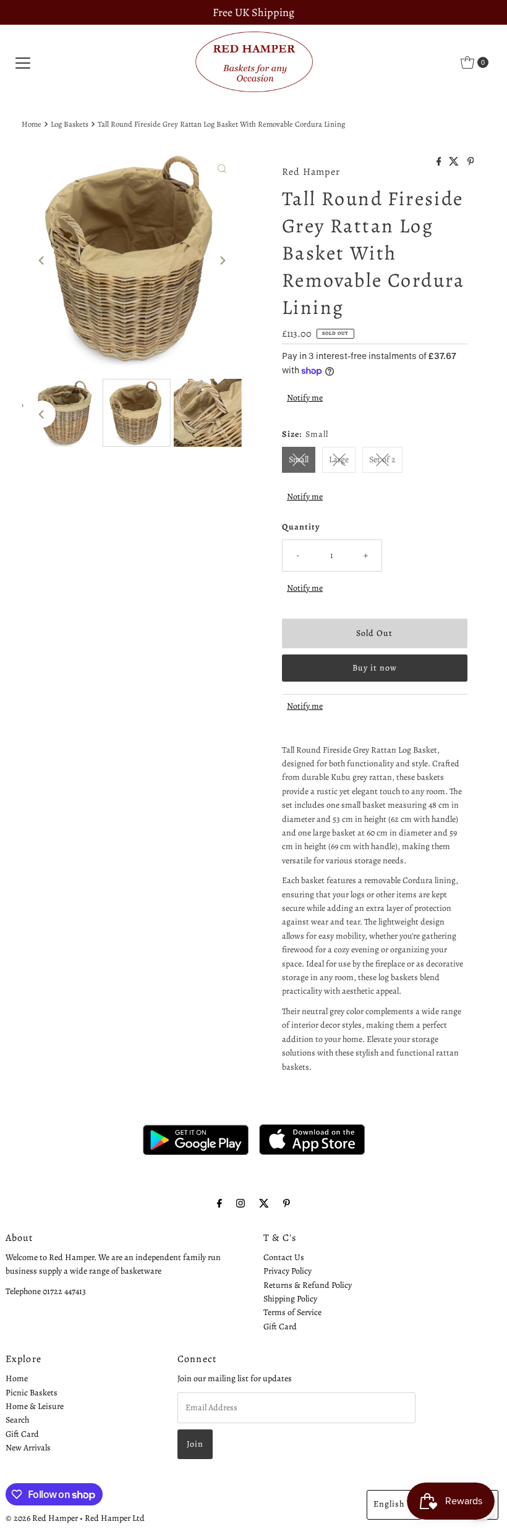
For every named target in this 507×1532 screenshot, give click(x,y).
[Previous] (42, 260)
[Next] (222, 260)
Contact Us (283, 1257)
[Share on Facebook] (440, 162)
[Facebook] (219, 1203)
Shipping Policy (290, 1299)
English (388, 1504)
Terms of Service (292, 1312)
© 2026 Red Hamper (42, 1518)
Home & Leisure (35, 1406)
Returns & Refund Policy (307, 1285)
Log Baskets (69, 124)
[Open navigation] (23, 62)
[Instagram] (240, 1203)
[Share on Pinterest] (470, 162)
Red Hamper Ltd (115, 1518)
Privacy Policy (287, 1271)
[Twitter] (264, 1203)
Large (339, 459)
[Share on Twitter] (455, 162)
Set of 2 (382, 459)
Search (17, 1420)
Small (299, 459)
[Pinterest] (286, 1203)
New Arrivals (28, 1448)
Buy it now (374, 668)
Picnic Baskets (32, 1393)
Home (31, 124)
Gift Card (280, 1326)
